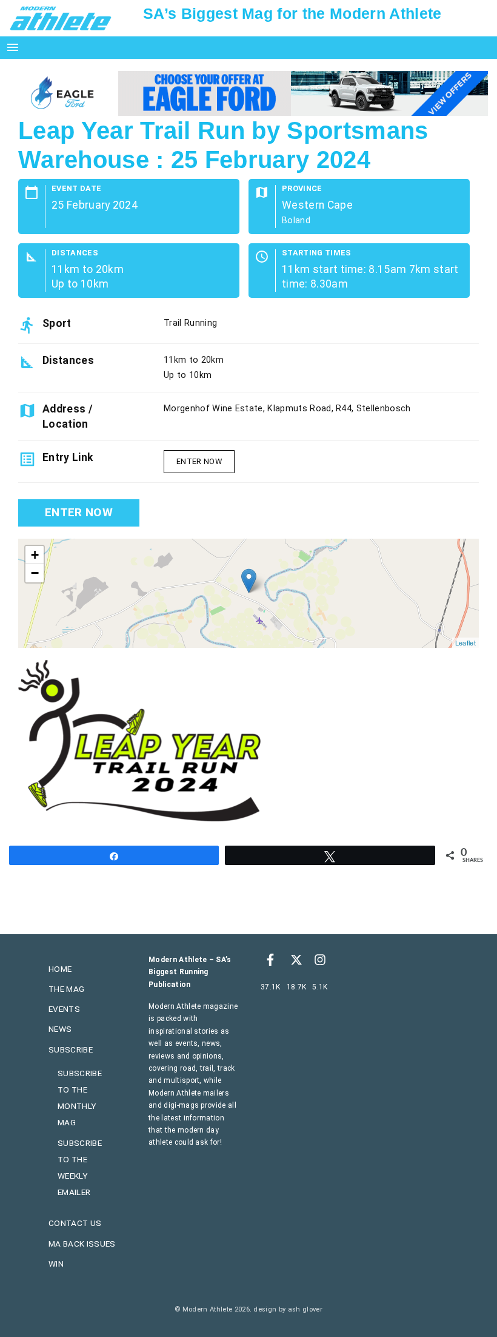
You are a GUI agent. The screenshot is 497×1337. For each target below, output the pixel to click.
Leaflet (465, 642)
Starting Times (316, 253)
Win (56, 1263)
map (247, 593)
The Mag (66, 989)
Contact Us (74, 1223)
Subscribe (70, 1049)
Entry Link (67, 457)
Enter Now (199, 461)
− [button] (35, 573)
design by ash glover (287, 1309)
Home (60, 969)
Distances (75, 253)
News (60, 1029)
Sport (57, 323)
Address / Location (67, 416)
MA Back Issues (81, 1243)
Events (64, 1009)
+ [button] (35, 554)
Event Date (76, 189)
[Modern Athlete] (60, 17)
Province (302, 189)
